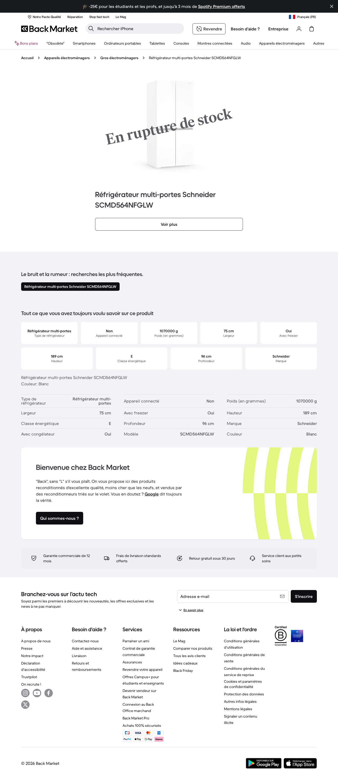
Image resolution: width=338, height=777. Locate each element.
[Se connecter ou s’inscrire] (299, 29)
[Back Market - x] (25, 704)
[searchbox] (139, 28)
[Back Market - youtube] (37, 693)
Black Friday (183, 670)
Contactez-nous (85, 641)
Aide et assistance (87, 648)
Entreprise (278, 28)
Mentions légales (238, 708)
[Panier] (311, 29)
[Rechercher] (91, 28)
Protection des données (244, 694)
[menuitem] (84, 43)
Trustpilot (29, 677)
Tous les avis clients (189, 655)
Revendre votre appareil (142, 669)
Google (152, 494)
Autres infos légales (240, 701)
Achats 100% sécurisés (142, 725)
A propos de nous (36, 641)
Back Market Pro (136, 718)
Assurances (132, 662)
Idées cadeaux (185, 663)
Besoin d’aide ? (245, 28)
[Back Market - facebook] (48, 693)
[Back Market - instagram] (25, 693)
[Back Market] (49, 29)
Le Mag (179, 641)
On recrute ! (31, 684)
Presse (26, 648)
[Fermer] (331, 6)
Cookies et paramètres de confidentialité (243, 684)
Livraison (79, 655)
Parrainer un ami (136, 641)
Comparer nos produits (192, 648)
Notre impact (32, 655)
